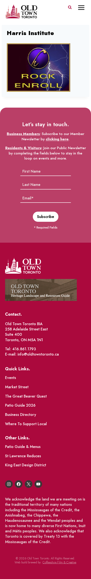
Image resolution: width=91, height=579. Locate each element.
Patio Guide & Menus (23, 446)
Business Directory (20, 414)
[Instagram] (9, 484)
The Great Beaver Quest (26, 396)
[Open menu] (83, 7)
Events (10, 377)
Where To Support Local (26, 424)
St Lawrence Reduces (23, 456)
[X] (28, 484)
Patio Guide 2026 (20, 405)
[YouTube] (38, 484)
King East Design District (25, 465)
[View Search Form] (70, 7)
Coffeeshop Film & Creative (59, 562)
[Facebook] (18, 484)
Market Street (17, 387)
